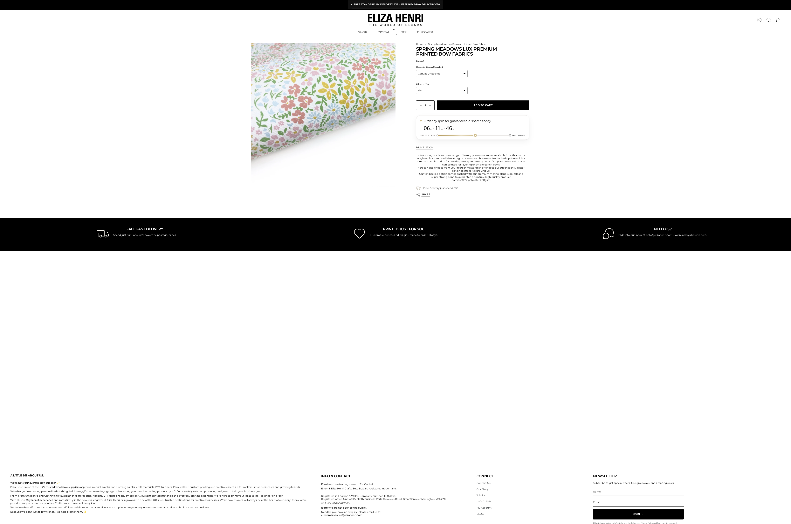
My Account (483, 507)
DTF (403, 32)
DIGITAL (384, 32)
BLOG (480, 513)
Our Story (482, 489)
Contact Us (483, 482)
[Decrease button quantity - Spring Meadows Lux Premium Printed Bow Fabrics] (420, 105)
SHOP (362, 32)
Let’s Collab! (483, 501)
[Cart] (778, 19)
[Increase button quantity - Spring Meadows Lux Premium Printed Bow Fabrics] (431, 105)
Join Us (481, 495)
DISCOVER (425, 32)
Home (419, 44)
